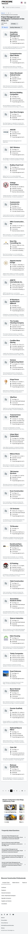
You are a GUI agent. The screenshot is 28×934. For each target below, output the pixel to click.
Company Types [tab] (6, 882)
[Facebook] (4, 914)
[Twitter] (7, 914)
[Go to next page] (25, 791)
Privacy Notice (4, 920)
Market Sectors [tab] (15, 882)
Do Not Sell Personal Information (7, 925)
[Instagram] (10, 914)
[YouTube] (13, 914)
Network (5, 3)
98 (22, 790)
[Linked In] (1, 914)
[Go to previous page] (3, 791)
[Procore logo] (7, 2)
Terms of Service (4, 922)
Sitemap (2, 928)
